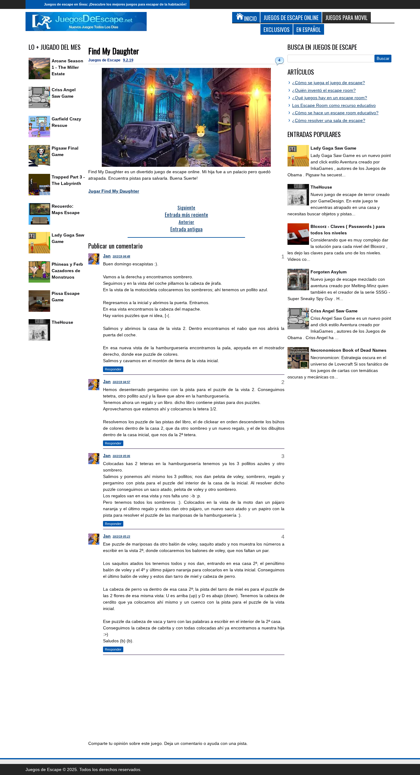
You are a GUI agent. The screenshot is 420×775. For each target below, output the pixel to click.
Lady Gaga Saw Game (333, 148)
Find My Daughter (113, 51)
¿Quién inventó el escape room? (324, 90)
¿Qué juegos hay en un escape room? (329, 97)
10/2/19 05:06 (121, 456)
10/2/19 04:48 (121, 256)
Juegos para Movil (346, 17)
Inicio (33, 4)
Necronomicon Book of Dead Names (348, 350)
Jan (107, 255)
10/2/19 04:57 (121, 382)
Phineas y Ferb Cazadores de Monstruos (67, 271)
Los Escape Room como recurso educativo (334, 105)
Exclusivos (276, 29)
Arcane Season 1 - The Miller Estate (67, 67)
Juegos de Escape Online (291, 17)
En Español (308, 29)
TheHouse (62, 322)
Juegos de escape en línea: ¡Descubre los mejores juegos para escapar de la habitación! (115, 4)
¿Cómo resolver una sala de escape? (328, 120)
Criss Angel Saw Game (334, 310)
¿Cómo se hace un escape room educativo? (335, 112)
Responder (113, 369)
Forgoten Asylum (329, 271)
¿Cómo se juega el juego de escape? (328, 82)
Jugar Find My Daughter (113, 191)
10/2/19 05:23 (121, 536)
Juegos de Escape (104, 60)
